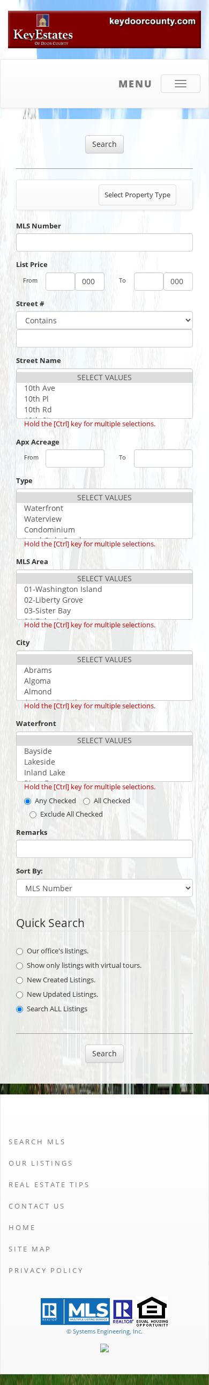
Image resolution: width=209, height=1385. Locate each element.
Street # (30, 303)
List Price (32, 264)
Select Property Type (137, 197)
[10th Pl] (104, 399)
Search (104, 144)
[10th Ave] (104, 388)
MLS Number (38, 226)
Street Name (38, 360)
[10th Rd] (104, 409)
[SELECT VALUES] (104, 377)
